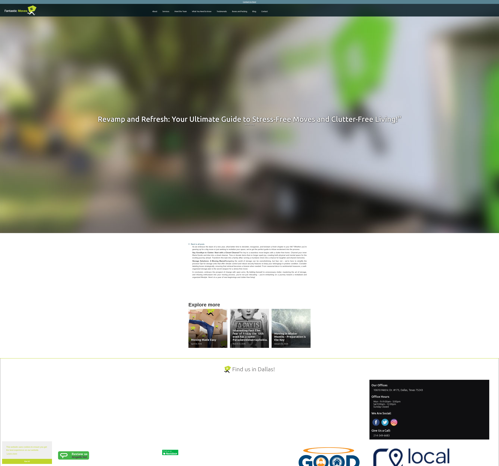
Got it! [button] (27, 461)
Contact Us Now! (249, 2)
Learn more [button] (12, 453)
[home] (21, 10)
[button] (155, 11)
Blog (254, 11)
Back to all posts (197, 244)
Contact (264, 11)
